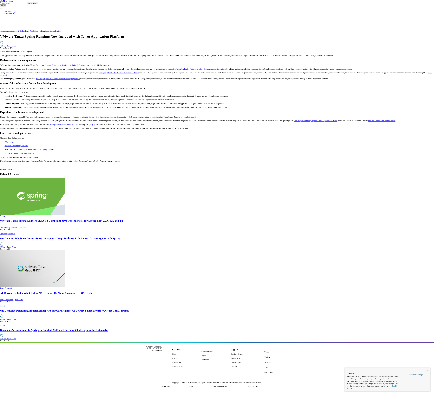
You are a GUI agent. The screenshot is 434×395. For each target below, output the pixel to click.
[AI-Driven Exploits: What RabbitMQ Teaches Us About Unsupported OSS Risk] (32, 286)
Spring (22, 31)
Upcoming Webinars (7, 234)
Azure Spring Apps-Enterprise (113, 117)
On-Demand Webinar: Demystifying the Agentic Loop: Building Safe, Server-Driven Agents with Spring (60, 238)
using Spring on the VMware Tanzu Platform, (62, 125)
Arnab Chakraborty (7, 300)
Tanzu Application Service (82, 117)
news (2, 31)
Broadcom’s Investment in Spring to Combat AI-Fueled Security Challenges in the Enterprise (54, 330)
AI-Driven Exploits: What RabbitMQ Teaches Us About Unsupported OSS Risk (46, 292)
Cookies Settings (416, 375)
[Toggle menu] (1, 8)
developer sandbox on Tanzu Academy (382, 121)
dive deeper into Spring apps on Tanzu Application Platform (315, 121)
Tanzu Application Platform (35, 31)
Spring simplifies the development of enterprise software (119, 73)
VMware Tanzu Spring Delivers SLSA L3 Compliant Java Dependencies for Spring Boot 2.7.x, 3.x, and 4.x (61, 220)
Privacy (191, 386)
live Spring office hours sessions (22, 153)
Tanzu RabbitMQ (6, 288)
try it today (34, 157)
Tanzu (11, 1)
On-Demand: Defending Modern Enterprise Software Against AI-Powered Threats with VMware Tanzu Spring (64, 310)
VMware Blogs (10, 12)
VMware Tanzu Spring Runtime (16, 146)
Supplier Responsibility (221, 386)
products (16, 31)
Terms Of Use (253, 386)
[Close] (428, 370)
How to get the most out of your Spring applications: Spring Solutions (29, 149)
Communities (9, 14)
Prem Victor (19, 300)
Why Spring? (9, 142)
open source (8, 31)
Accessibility (166, 386)
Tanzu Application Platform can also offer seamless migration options (201, 69)
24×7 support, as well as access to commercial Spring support (58, 79)
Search (2, 3)
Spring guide (93, 125)
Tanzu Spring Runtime (53, 31)
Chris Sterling (5, 228)
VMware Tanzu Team (8, 46)
